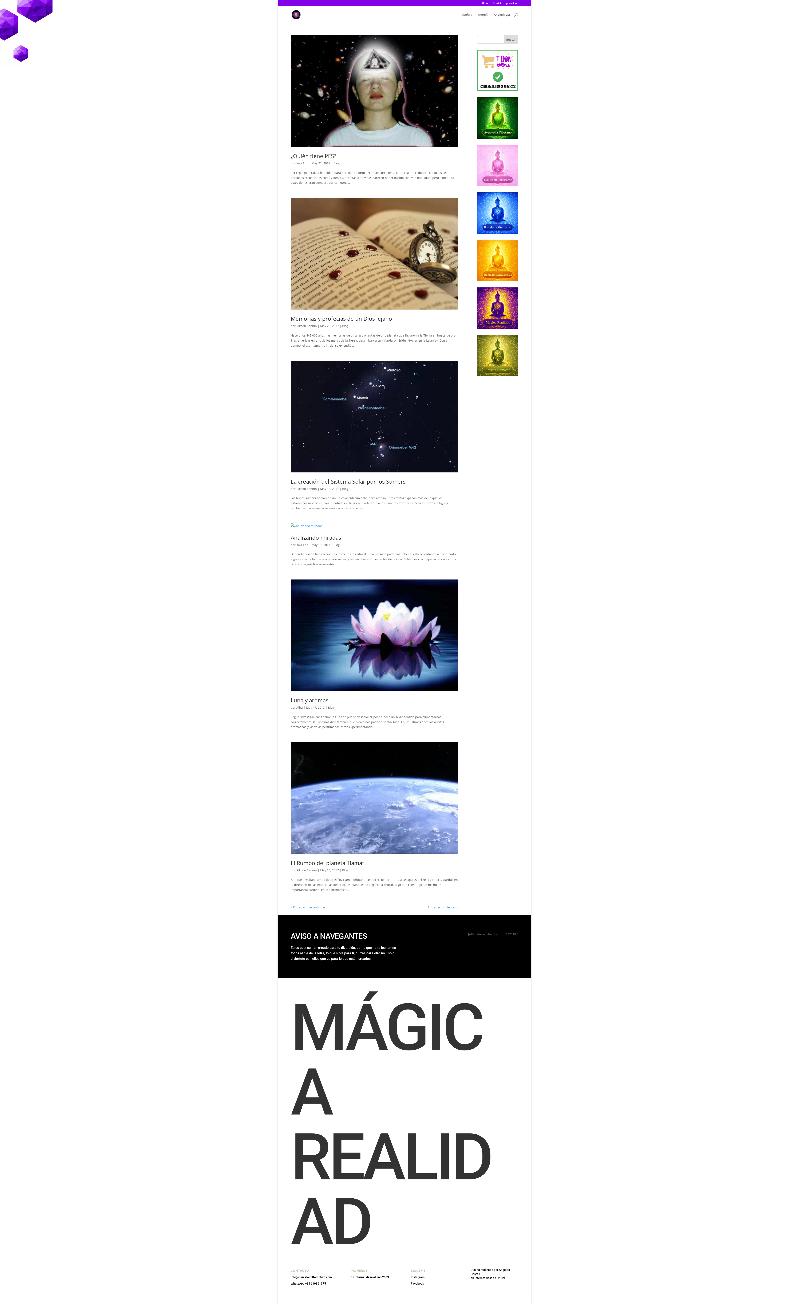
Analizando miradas (316, 537)
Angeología (502, 15)
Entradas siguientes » (443, 907)
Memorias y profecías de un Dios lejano (341, 318)
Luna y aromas (309, 700)
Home (485, 3)
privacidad (512, 3)
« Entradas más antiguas (308, 907)
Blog (337, 163)
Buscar (511, 40)
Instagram (418, 1277)
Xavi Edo (302, 163)
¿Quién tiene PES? (313, 156)
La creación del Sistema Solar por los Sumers (348, 481)
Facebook (417, 1283)
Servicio (497, 3)
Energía (483, 15)
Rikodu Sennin (306, 326)
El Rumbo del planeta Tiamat (327, 863)
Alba (299, 707)
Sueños (467, 15)
